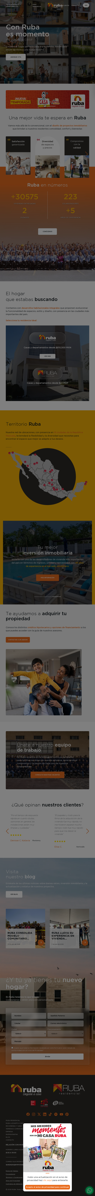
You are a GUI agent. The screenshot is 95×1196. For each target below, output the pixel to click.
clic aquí (47, 1180)
